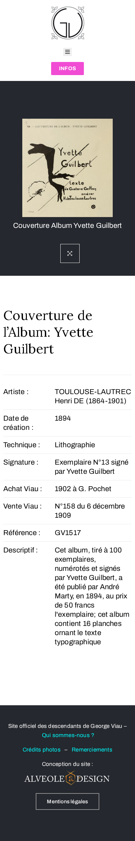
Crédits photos (44, 750)
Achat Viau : (22, 489)
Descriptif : (20, 550)
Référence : (22, 533)
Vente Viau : (22, 506)
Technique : (21, 445)
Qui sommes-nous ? (68, 735)
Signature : (21, 462)
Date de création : (18, 422)
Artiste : (16, 392)
